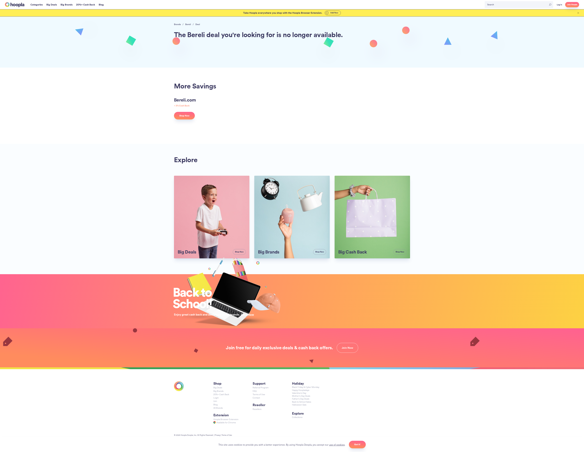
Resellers (257, 409)
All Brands (218, 407)
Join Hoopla (572, 4)
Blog (215, 404)
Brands (177, 24)
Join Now (347, 347)
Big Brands (218, 391)
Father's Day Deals (300, 398)
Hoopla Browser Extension (225, 419)
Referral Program (261, 387)
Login (216, 397)
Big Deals (217, 387)
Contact (256, 397)
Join (215, 401)
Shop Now (247, 314)
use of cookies (337, 444)
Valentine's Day (299, 393)
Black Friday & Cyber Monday (305, 387)
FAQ (255, 391)
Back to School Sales (301, 401)
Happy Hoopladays (300, 390)
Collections (297, 417)
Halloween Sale (299, 404)
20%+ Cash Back (221, 394)
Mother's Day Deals (301, 395)
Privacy (217, 435)
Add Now (334, 12)
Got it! (357, 444)
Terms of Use (259, 394)
